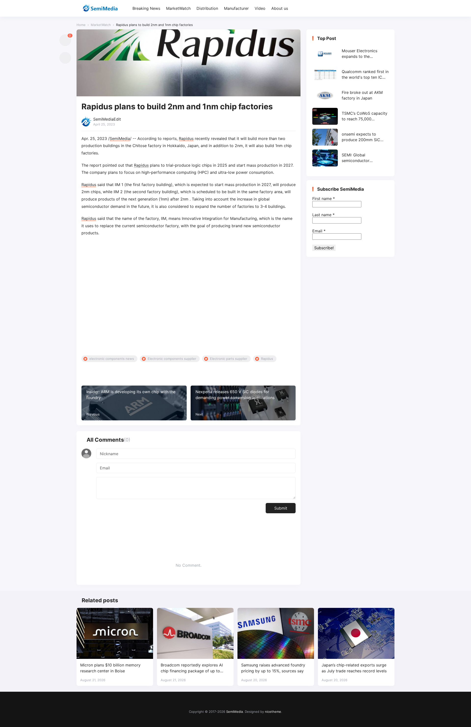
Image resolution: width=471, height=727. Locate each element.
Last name (323, 214)
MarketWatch (178, 8)
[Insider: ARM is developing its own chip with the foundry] (134, 403)
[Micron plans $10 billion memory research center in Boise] (115, 633)
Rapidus (186, 138)
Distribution (207, 8)
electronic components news (111, 359)
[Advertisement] (188, 296)
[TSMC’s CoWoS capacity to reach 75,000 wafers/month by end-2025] (350, 116)
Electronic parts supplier (228, 359)
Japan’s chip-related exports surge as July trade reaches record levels (354, 668)
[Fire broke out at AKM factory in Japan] (350, 95)
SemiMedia (120, 138)
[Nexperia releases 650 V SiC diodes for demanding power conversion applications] (243, 403)
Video (260, 8)
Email (319, 230)
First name (323, 198)
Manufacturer (236, 8)
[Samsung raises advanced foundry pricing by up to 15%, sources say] (275, 633)
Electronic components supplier (172, 359)
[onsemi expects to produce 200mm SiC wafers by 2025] (350, 137)
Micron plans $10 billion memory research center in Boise (110, 668)
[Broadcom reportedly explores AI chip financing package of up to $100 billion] (195, 633)
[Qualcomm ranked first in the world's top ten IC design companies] (350, 74)
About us (279, 8)
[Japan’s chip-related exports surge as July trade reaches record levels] (356, 633)
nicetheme (273, 712)
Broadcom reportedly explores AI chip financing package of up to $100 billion (192, 668)
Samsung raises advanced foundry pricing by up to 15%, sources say (273, 668)
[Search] (390, 8)
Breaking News (146, 8)
